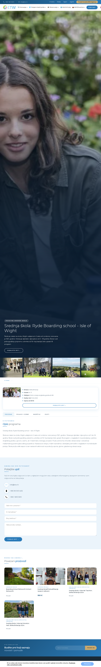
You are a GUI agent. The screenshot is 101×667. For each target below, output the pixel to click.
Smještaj (36, 414)
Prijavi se (90, 647)
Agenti (72, 2)
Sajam (65, 2)
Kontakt (92, 7)
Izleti (47, 414)
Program (8, 414)
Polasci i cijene (22, 414)
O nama (52, 2)
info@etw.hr (24, 2)
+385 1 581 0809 (9, 2)
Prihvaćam (87, 664)
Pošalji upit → (13, 539)
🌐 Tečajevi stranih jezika (37, 7)
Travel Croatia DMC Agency (87, 2)
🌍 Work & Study (65, 7)
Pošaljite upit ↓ (13, 350)
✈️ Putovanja (22, 7)
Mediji (59, 2)
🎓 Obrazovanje (53, 7)
